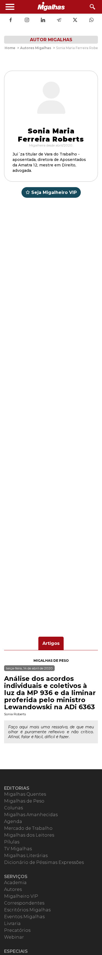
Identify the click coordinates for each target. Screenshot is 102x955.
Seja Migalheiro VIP (54, 192)
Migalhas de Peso (51, 660)
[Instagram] (26, 20)
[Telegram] (59, 20)
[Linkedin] (43, 20)
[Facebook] (10, 20)
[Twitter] (75, 20)
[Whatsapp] (91, 20)
